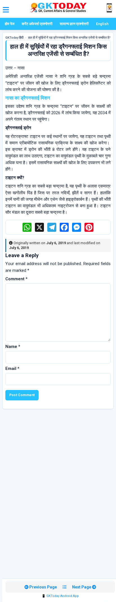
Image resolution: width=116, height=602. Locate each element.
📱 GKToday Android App (60, 596)
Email (12, 368)
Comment (16, 278)
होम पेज (9, 24)
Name (12, 346)
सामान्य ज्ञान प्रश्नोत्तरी (74, 24)
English (102, 24)
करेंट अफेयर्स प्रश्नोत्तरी (37, 24)
